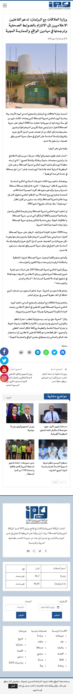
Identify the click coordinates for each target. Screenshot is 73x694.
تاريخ (20, 638)
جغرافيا (19, 644)
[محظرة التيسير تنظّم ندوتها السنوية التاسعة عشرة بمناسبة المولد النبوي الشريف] (53, 449)
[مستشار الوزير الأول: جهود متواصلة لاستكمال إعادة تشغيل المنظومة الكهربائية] (53, 413)
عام (62, 641)
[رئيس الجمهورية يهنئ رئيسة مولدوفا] (20, 413)
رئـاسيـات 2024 (16, 663)
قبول (13, 686)
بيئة (41, 665)
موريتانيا (60, 635)
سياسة (40, 635)
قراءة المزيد (37, 690)
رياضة (61, 665)
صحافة (39, 647)
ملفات (40, 641)
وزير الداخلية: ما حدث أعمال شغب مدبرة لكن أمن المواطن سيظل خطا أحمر (54, 378)
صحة (40, 660)
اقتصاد (60, 654)
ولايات (60, 647)
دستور (20, 657)
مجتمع (40, 654)
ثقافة (61, 660)
